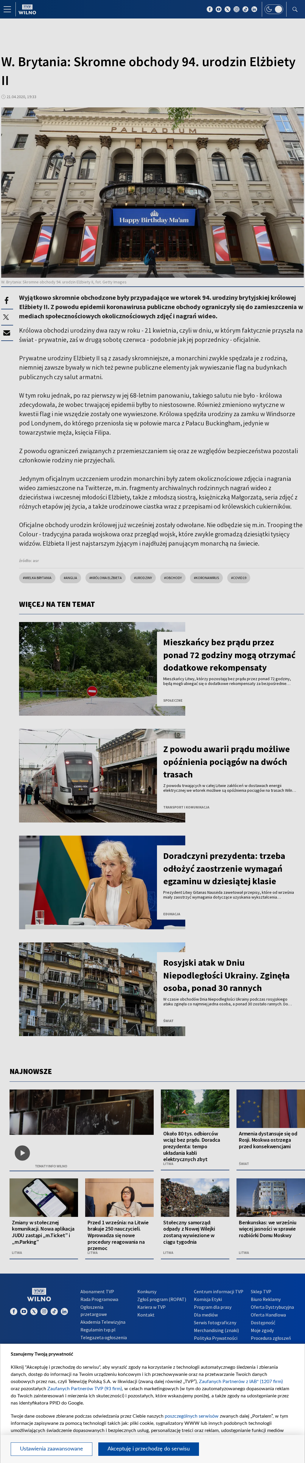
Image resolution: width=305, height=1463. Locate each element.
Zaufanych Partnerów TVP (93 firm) (84, 1388)
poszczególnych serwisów (192, 1416)
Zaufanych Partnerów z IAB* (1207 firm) (241, 1381)
